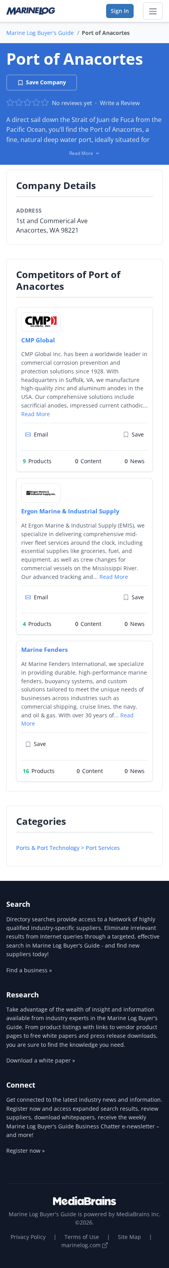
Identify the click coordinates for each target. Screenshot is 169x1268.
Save (138, 434)
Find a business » (29, 970)
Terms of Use (81, 1237)
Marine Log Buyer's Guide (40, 32)
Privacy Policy (28, 1237)
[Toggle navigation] (153, 11)
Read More (35, 414)
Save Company (46, 82)
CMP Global (38, 340)
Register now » (25, 1150)
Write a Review (120, 103)
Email (41, 434)
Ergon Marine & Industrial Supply (70, 511)
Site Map (129, 1237)
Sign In (120, 11)
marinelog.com (81, 1245)
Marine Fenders (44, 649)
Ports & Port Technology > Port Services (68, 847)
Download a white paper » (40, 1060)
